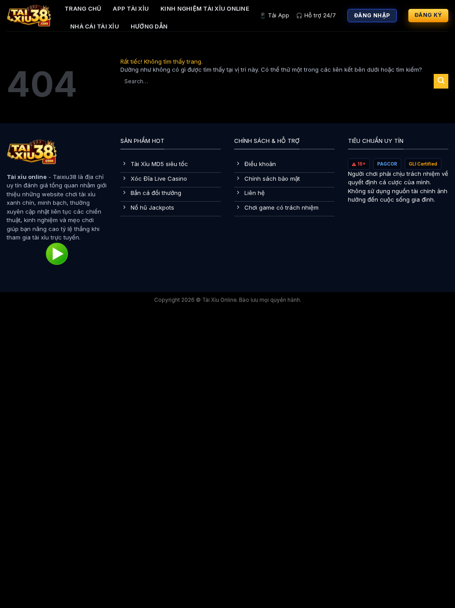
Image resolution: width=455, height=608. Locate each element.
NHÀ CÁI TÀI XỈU (94, 26)
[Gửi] (441, 81)
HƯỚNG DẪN (149, 26)
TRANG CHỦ (82, 8)
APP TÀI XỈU (131, 8)
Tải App (274, 15)
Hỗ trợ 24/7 (316, 15)
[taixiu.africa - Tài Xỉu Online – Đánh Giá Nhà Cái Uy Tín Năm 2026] (29, 15)
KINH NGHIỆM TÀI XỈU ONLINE (204, 8)
